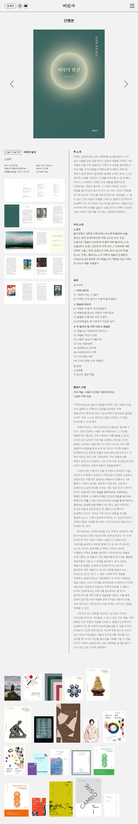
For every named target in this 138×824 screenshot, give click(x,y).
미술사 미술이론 (13, 152)
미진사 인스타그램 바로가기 (20, 6)
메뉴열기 (132, 6)
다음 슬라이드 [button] (126, 84)
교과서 (10, 6)
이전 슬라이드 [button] (12, 84)
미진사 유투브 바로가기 (25, 6)
